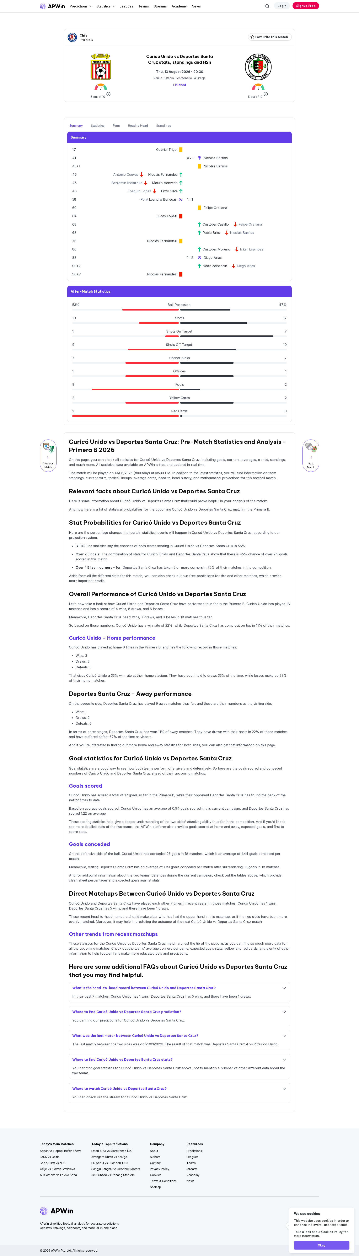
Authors (155, 1157)
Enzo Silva (169, 191)
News (196, 6)
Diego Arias (213, 257)
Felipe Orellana (215, 208)
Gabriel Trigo (166, 149)
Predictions (78, 6)
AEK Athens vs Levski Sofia (58, 1175)
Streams (160, 6)
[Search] (267, 6)
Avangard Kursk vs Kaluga (109, 1157)
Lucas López (166, 216)
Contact (155, 1163)
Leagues (126, 6)
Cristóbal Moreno (216, 249)
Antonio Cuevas (125, 174)
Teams (143, 6)
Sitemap (155, 1187)
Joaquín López (139, 191)
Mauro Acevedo (165, 183)
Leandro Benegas (163, 199)
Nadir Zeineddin (215, 266)
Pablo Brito (211, 233)
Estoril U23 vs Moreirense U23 (112, 1151)
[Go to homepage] (52, 6)
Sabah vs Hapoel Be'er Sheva (60, 1151)
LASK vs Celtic (49, 1157)
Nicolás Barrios (216, 158)
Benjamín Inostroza (127, 183)
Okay (321, 1245)
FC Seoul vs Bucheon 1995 (109, 1163)
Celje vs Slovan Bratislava (57, 1169)
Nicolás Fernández (163, 174)
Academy (179, 6)
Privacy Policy (159, 1169)
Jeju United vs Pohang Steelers (113, 1175)
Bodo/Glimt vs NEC (52, 1163)
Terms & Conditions (163, 1181)
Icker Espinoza (251, 249)
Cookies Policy (332, 1232)
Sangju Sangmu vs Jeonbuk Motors (115, 1169)
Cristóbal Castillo (216, 224)
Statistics (104, 6)
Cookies (155, 1175)
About (154, 1151)
